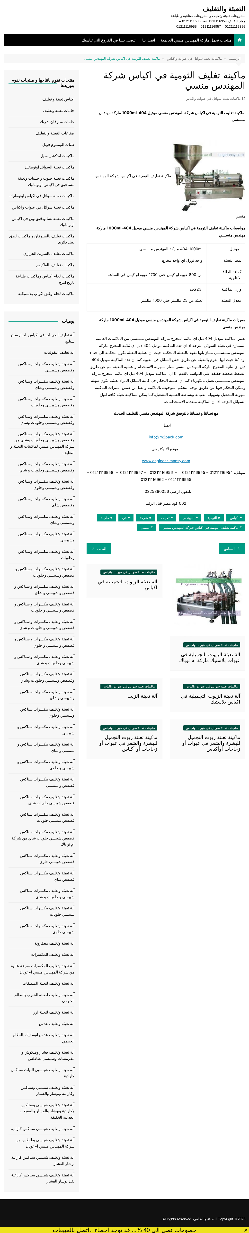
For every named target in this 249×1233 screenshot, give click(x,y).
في (124, 518)
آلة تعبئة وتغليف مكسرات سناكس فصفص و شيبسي (47, 782)
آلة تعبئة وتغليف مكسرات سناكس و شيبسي (45, 730)
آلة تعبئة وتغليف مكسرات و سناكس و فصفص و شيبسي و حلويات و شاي (44, 625)
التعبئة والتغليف (224, 9)
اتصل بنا (148, 40)
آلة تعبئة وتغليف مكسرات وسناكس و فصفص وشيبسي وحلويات (44, 572)
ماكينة (105, 518)
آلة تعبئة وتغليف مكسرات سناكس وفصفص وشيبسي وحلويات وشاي (47, 677)
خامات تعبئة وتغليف (58, 111)
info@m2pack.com (166, 437)
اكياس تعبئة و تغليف (58, 99)
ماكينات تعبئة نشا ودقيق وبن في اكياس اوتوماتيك (43, 222)
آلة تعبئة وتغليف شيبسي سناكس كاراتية (42, 1129)
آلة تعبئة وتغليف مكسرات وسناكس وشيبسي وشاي (46, 519)
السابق (229, 548)
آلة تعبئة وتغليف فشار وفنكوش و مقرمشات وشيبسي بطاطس (48, 1055)
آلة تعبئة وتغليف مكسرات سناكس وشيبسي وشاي (47, 695)
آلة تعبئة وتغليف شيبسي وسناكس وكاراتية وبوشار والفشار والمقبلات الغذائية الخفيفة (47, 1111)
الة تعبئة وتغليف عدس (56, 1024)
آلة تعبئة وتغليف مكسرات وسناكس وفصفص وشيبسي (46, 367)
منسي (145, 527)
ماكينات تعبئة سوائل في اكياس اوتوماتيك (41, 196)
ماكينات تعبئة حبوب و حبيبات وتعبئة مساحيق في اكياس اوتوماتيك (46, 181)
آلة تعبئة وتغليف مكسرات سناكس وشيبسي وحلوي (47, 712)
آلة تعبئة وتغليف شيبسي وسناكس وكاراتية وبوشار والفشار (47, 1090)
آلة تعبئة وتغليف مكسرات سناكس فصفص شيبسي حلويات (47, 817)
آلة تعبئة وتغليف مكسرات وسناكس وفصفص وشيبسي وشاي (46, 384)
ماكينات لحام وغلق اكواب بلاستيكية (46, 294)
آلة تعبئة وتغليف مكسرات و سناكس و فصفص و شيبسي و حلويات (44, 607)
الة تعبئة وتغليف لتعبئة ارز (53, 1012)
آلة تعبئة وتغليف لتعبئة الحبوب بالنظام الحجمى (44, 998)
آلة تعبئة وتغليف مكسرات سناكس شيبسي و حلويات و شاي (47, 894)
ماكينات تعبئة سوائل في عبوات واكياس (213, 99)
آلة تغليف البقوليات (59, 352)
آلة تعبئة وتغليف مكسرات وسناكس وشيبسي (46, 537)
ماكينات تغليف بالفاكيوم (55, 265)
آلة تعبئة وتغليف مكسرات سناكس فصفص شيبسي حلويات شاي (47, 800)
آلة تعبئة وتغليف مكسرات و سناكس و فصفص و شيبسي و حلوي (44, 642)
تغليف (165, 518)
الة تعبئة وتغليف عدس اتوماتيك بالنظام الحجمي (43, 1038)
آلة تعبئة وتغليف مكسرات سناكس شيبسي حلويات (47, 911)
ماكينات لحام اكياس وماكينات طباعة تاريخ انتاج (45, 279)
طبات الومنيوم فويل (58, 145)
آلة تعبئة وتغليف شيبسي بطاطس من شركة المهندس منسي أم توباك (45, 1143)
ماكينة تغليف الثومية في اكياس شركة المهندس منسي (200, 527)
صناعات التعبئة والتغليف (55, 133)
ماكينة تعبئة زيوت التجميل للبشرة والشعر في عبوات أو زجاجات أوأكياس (211, 743)
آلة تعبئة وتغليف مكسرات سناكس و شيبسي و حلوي (45, 765)
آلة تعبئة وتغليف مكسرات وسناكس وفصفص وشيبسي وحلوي (46, 484)
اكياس (234, 518)
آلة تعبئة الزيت (142, 696)
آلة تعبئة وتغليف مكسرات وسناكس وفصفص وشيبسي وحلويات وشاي (46, 419)
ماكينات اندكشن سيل (57, 156)
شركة (144, 518)
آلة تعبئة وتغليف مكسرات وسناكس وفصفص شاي (46, 502)
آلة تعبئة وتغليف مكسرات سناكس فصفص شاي (47, 876)
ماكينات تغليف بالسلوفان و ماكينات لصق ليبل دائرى (41, 239)
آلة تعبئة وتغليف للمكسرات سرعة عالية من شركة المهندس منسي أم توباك (42, 969)
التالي (101, 548)
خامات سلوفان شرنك (57, 122)
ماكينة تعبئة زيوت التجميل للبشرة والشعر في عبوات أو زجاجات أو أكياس (128, 743)
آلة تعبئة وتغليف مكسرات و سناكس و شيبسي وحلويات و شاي (44, 659)
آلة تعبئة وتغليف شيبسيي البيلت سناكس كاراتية (42, 1073)
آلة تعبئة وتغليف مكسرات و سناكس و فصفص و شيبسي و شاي (44, 589)
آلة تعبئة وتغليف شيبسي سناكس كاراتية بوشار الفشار (42, 1160)
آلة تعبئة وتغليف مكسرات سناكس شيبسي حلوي (47, 929)
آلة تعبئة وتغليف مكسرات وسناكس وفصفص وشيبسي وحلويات (46, 402)
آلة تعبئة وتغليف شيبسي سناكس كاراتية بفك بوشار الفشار (42, 1178)
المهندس (188, 518)
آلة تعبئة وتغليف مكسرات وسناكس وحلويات (46, 554)
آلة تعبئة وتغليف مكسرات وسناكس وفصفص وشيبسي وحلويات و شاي (46, 467)
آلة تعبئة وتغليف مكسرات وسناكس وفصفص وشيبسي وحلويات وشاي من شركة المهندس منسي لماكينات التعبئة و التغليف (42, 443)
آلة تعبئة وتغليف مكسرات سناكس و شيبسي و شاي (45, 747)
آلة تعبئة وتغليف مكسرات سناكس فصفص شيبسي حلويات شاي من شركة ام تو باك (43, 838)
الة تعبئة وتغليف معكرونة (54, 943)
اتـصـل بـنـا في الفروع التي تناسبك (109, 40)
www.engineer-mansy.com (166, 460)
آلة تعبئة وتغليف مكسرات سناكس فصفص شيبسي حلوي (47, 859)
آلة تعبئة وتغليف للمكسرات (52, 954)
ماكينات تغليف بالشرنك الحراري (48, 254)
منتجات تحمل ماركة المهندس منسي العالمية (196, 40)
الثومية (212, 518)
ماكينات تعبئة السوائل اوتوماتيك (49, 167)
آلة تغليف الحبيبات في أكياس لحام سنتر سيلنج (42, 338)
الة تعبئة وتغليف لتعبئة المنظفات (48, 983)
